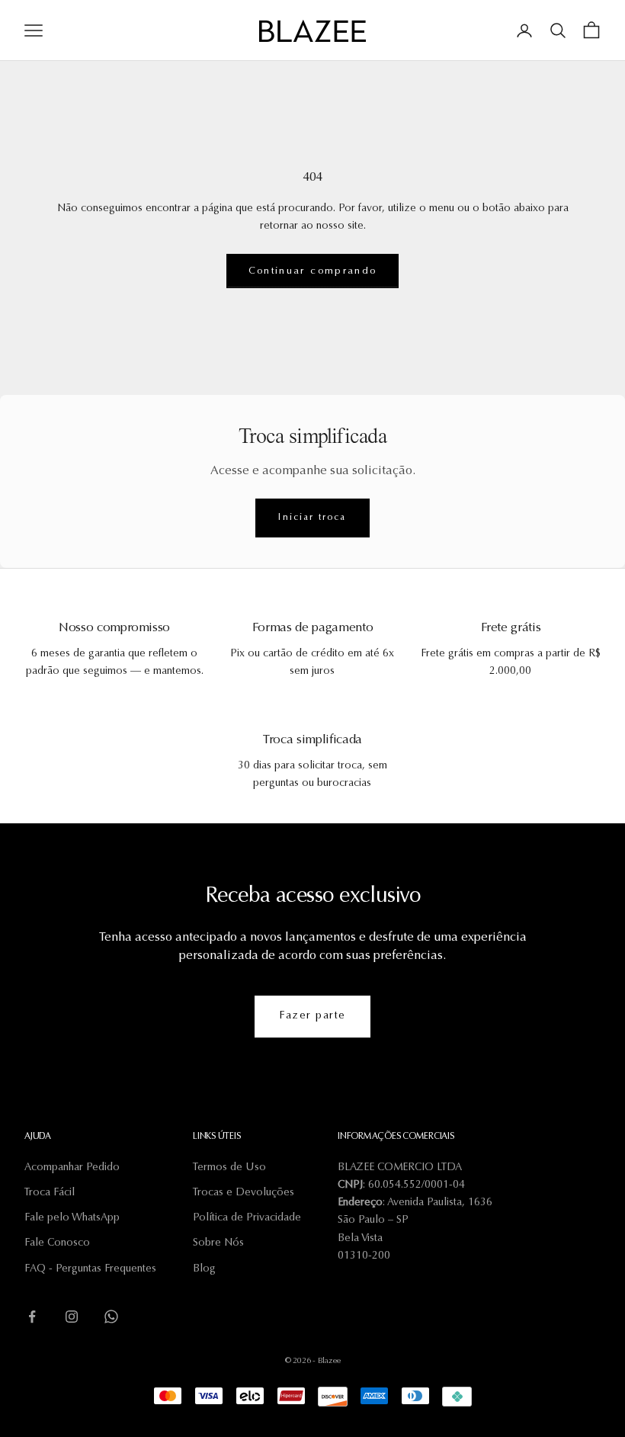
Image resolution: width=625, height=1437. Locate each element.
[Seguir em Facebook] (32, 1316)
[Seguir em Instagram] (71, 1316)
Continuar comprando (312, 271)
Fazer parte (312, 1016)
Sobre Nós (218, 1243)
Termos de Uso (229, 1168)
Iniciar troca (312, 517)
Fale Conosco (57, 1243)
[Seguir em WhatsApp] (111, 1316)
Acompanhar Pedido (72, 1168)
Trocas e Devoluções (243, 1193)
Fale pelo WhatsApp (72, 1218)
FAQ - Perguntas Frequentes (90, 1269)
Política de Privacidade (247, 1218)
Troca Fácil (49, 1193)
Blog (204, 1269)
